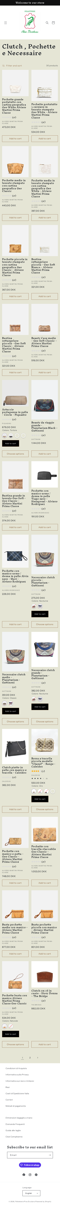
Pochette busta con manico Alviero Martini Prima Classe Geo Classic (14, 999)
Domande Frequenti (15, 1124)
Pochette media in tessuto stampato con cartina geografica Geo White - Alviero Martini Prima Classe (43, 188)
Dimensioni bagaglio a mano (19, 1118)
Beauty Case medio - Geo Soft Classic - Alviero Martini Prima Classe (44, 342)
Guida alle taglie (13, 1130)
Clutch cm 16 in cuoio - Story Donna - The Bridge (44, 993)
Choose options (15, 453)
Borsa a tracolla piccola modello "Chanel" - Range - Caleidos (43, 762)
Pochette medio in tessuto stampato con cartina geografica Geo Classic (14, 185)
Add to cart (10, 443)
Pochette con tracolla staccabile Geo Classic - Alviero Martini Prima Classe (43, 851)
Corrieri (9, 1099)
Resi (8, 1087)
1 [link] (22, 1057)
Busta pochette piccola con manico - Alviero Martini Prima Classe (44, 928)
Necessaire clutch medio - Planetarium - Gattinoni (14, 678)
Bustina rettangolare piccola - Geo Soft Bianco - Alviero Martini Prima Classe (43, 266)
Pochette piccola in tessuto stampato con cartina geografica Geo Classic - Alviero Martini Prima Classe (14, 267)
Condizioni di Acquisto (16, 1068)
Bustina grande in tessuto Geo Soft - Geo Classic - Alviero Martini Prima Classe (14, 501)
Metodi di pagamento (16, 1106)
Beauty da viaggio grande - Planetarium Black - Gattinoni (44, 426)
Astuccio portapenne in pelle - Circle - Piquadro (15, 412)
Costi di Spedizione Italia (17, 1093)
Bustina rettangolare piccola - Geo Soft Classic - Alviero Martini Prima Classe (14, 345)
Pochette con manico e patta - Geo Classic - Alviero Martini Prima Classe (12, 856)
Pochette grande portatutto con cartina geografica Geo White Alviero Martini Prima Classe (14, 106)
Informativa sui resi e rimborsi (20, 1081)
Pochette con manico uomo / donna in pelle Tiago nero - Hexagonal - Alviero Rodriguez (44, 497)
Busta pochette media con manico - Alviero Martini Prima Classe (15, 928)
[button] (6, 23)
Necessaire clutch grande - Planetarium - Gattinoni (43, 674)
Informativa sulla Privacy (17, 1074)
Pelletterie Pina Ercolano (25, 1202)
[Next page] (37, 1058)
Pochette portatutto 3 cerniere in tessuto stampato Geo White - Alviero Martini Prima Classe (44, 111)
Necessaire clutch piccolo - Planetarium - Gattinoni (43, 581)
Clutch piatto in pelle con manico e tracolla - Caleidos (14, 770)
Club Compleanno (14, 1136)
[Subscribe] (50, 1155)
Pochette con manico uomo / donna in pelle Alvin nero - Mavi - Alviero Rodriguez (15, 576)
